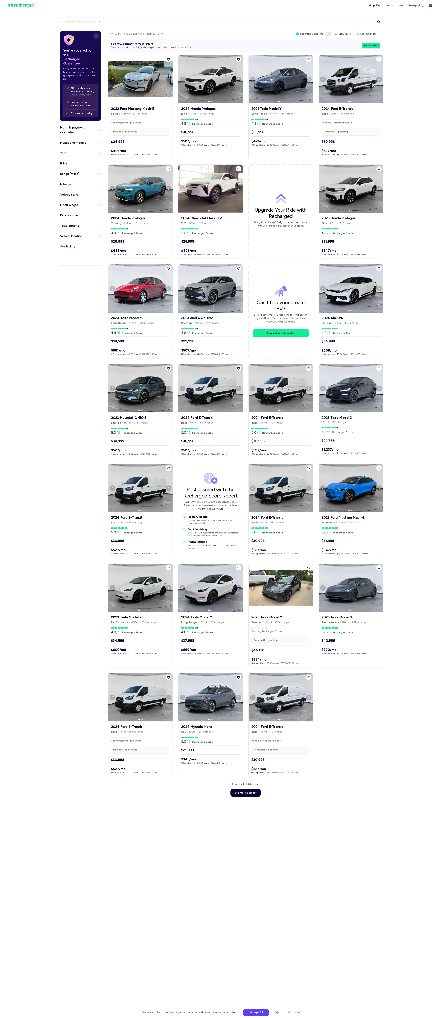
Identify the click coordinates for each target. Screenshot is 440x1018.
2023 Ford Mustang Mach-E (343, 517)
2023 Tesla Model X (337, 418)
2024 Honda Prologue (198, 109)
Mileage (65, 184)
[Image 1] (139, 101)
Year (63, 153)
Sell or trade (394, 5)
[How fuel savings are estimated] (322, 34)
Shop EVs (374, 5)
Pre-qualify (415, 5)
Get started (371, 45)
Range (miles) (69, 174)
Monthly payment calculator (72, 130)
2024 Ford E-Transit (337, 109)
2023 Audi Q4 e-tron (197, 318)
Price (63, 163)
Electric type (69, 205)
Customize (294, 1012)
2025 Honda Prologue (339, 218)
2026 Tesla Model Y (266, 617)
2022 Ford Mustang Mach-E (132, 109)
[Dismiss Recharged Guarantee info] (96, 36)
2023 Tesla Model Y (126, 617)
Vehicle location (71, 236)
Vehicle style (69, 194)
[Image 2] (141, 101)
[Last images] (142, 101)
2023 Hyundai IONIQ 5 (128, 418)
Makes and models (73, 143)
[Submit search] (379, 22)
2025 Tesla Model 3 (337, 617)
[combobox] (368, 34)
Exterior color (69, 215)
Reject (278, 1012)
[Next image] (168, 79)
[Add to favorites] (168, 59)
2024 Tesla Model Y (126, 318)
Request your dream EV (280, 333)
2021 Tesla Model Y (266, 109)
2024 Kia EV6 (332, 318)
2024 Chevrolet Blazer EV (201, 218)
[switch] (328, 34)
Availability (67, 246)
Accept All (256, 1012)
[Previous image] (112, 79)
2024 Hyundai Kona (196, 727)
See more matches (246, 792)
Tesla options (69, 226)
